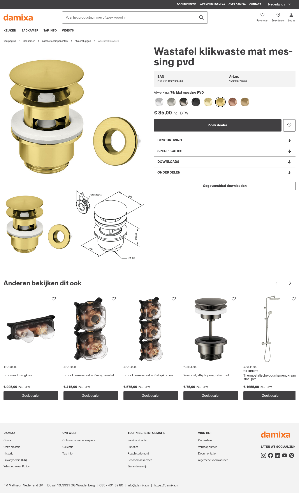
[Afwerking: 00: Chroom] (159, 102)
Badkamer (29, 30)
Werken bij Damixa (212, 4)
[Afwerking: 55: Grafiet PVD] (183, 102)
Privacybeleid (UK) (15, 460)
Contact (255, 4)
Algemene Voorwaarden (213, 460)
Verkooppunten (207, 447)
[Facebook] (270, 455)
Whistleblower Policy (17, 466)
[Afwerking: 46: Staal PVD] (171, 102)
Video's (68, 30)
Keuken (10, 30)
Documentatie (186, 4)
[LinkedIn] (277, 455)
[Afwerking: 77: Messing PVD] (208, 102)
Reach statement (138, 453)
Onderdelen (205, 440)
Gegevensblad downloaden (225, 186)
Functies (133, 447)
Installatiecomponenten (55, 41)
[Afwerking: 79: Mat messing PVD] (220, 102)
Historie (8, 453)
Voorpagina (10, 41)
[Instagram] (263, 455)
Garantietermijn (137, 466)
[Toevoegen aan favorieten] (289, 125)
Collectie (67, 447)
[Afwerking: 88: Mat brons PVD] (245, 102)
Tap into (50, 30)
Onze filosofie (12, 447)
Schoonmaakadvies (140, 460)
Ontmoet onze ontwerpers (78, 440)
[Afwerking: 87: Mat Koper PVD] (232, 102)
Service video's (137, 440)
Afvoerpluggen (83, 41)
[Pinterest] (291, 455)
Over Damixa (237, 4)
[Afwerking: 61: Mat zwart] (196, 102)
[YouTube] (284, 455)
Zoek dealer (217, 125)
